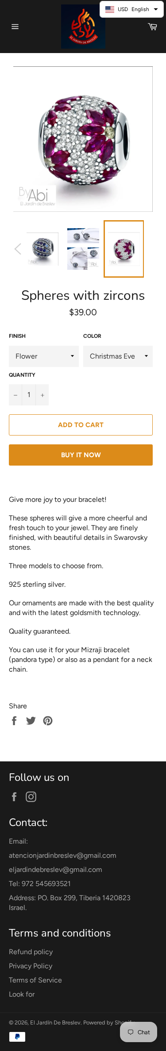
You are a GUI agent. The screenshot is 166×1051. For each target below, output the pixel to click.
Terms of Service (35, 980)
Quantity (22, 375)
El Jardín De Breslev (55, 1022)
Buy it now (81, 455)
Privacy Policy (30, 966)
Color (92, 336)
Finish (17, 336)
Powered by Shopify (109, 1022)
